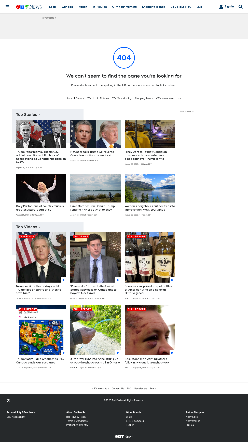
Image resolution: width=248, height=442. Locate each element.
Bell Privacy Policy (76, 416)
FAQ (129, 388)
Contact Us (118, 388)
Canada (67, 6)
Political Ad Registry (77, 424)
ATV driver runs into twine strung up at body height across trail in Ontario (95, 360)
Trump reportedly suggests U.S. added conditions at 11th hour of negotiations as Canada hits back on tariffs (41, 157)
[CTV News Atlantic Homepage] (29, 7)
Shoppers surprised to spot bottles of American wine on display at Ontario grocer (148, 290)
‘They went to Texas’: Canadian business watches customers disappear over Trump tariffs (146, 155)
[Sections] (7, 6)
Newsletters (140, 388)
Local (53, 6)
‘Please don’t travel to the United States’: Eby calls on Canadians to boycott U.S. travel (93, 290)
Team (153, 388)
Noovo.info (192, 416)
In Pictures (99, 6)
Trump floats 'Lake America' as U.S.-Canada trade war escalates (40, 360)
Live (199, 6)
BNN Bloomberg (135, 420)
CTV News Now (181, 6)
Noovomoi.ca (193, 420)
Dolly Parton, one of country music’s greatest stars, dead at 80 (40, 208)
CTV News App (100, 388)
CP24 (129, 416)
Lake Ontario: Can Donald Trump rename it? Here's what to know (92, 208)
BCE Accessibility (16, 416)
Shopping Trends (153, 6)
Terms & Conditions (77, 420)
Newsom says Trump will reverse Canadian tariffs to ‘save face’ (92, 153)
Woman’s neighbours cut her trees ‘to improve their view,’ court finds (150, 208)
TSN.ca (130, 424)
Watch (82, 6)
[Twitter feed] (9, 400)
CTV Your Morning (124, 6)
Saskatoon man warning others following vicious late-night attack (147, 360)
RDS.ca (190, 424)
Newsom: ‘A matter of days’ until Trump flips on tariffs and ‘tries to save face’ (38, 290)
